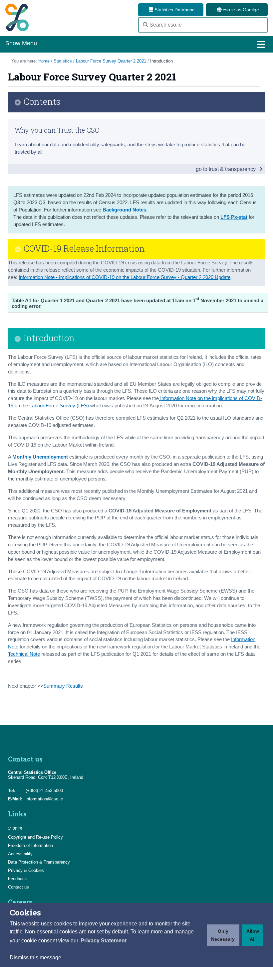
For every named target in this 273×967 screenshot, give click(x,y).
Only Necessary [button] (223, 935)
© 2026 (15, 828)
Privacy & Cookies (26, 870)
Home (44, 61)
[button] (104, 941)
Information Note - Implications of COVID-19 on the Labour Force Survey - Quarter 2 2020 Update (124, 277)
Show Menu (21, 43)
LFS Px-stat (233, 217)
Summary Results (63, 686)
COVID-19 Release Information (84, 249)
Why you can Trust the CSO (57, 130)
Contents (42, 102)
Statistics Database (174, 9)
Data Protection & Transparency (39, 862)
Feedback (17, 878)
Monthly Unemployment (40, 457)
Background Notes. (125, 209)
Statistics (63, 61)
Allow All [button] (252, 935)
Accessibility (20, 853)
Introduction (161, 61)
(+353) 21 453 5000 (44, 790)
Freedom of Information (30, 845)
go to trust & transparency (226, 169)
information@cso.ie (44, 798)
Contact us (18, 887)
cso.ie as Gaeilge (240, 9)
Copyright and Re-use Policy (35, 837)
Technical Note (24, 654)
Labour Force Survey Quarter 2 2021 (111, 61)
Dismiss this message (35, 957)
